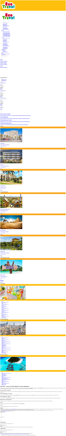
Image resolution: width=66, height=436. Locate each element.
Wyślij (1, 426)
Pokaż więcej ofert (4, 317)
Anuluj (1, 96)
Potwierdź (1, 88)
